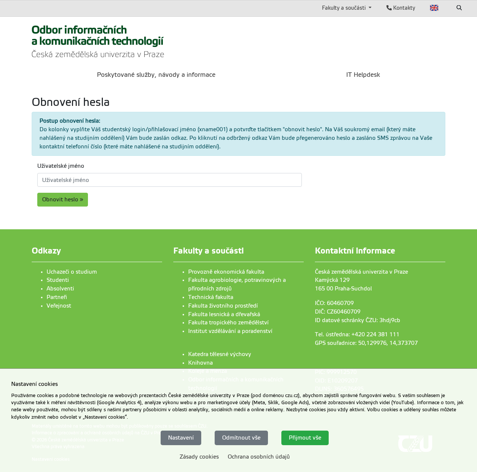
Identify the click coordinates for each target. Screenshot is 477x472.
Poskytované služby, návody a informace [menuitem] (156, 74)
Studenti (58, 280)
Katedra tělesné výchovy (219, 354)
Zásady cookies (199, 456)
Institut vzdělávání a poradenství (230, 331)
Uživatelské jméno (60, 166)
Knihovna (200, 363)
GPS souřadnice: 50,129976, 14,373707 (366, 343)
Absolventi (60, 289)
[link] (98, 40)
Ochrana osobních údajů (259, 456)
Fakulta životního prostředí (223, 306)
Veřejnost (59, 306)
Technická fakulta (210, 297)
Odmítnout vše (241, 437)
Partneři (57, 297)
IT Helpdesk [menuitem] (363, 74)
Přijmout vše (305, 437)
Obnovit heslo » (62, 199)
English (434, 8)
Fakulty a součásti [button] (344, 8)
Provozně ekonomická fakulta (226, 272)
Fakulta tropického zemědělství (228, 322)
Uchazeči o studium (72, 272)
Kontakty (403, 8)
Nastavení (181, 437)
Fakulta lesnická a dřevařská (224, 314)
